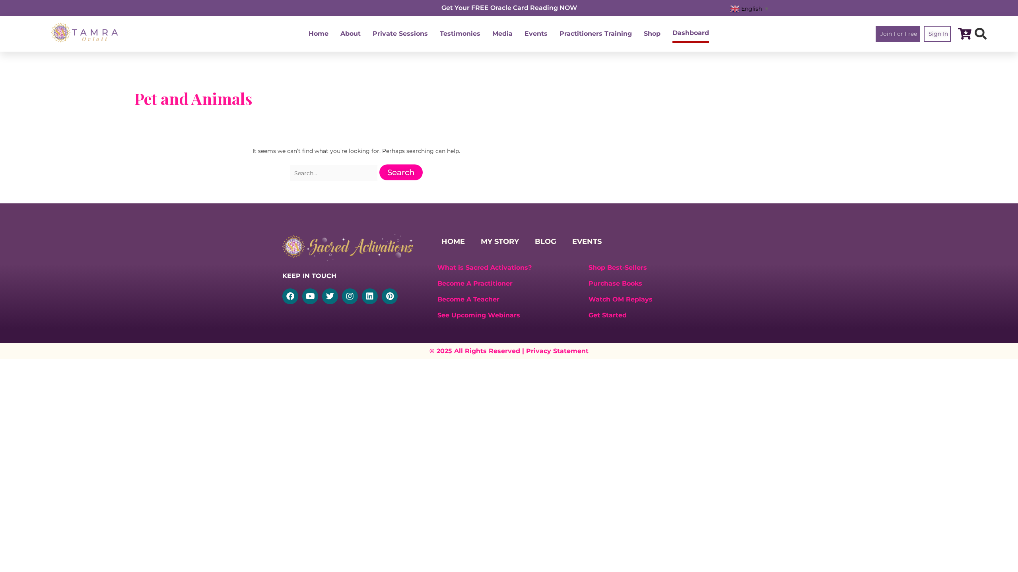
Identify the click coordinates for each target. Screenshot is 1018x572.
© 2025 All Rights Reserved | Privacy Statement (509, 351)
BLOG (545, 241)
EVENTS (587, 241)
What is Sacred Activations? (484, 267)
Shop (652, 33)
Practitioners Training (596, 33)
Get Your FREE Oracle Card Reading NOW (509, 8)
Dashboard (690, 33)
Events (536, 33)
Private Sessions (400, 33)
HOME (453, 241)
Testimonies (460, 33)
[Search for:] (334, 173)
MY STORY (500, 241)
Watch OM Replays (621, 299)
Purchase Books (615, 283)
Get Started (608, 315)
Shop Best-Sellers (618, 267)
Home (318, 33)
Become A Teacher (468, 299)
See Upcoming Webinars (478, 315)
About (350, 33)
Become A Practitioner (475, 283)
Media (502, 33)
